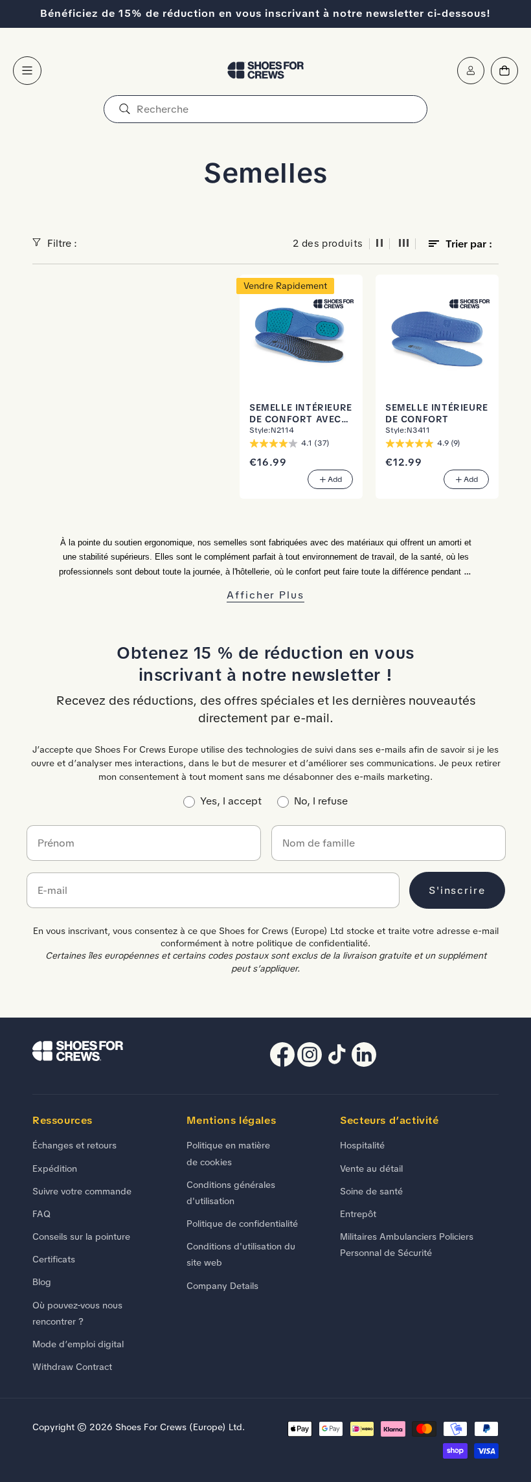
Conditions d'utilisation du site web (240, 1254)
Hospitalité (362, 1145)
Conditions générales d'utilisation (230, 1193)
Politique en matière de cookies (228, 1153)
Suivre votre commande (81, 1191)
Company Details (222, 1286)
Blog (41, 1282)
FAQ (41, 1214)
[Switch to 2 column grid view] (379, 243)
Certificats (53, 1259)
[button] (27, 70)
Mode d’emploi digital (78, 1344)
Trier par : (469, 244)
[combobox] (265, 109)
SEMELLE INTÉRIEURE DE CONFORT (436, 413)
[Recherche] (124, 109)
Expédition (54, 1168)
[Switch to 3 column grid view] (404, 243)
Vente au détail (371, 1168)
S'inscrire (457, 890)
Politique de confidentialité (242, 1223)
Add (335, 479)
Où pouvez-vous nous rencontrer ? (77, 1313)
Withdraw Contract (72, 1367)
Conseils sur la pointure (81, 1236)
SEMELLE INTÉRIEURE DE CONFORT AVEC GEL (300, 414)
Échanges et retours (74, 1145)
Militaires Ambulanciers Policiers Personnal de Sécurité (406, 1245)
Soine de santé (371, 1191)
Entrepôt (358, 1214)
